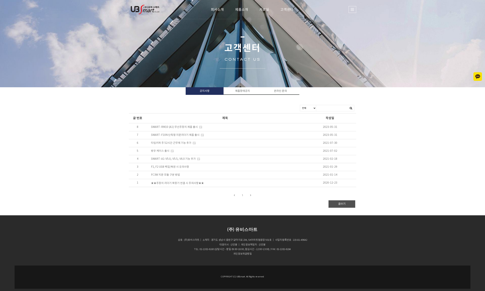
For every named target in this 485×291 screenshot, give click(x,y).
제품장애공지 (242, 91)
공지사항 (205, 91)
